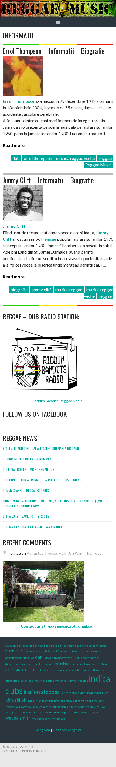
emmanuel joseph (82, 664)
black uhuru (14, 651)
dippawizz (63, 657)
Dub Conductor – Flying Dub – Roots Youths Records (43, 480)
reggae (105, 158)
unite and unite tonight (85, 712)
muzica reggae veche (75, 158)
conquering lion (24, 657)
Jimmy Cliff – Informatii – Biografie (48, 180)
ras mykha (93, 706)
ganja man (64, 669)
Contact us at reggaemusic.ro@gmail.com (58, 626)
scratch (22, 712)
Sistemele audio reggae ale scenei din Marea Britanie (41, 448)
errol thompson (38, 158)
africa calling (26, 645)
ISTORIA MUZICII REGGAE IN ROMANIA (27, 459)
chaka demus (84, 651)
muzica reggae (68, 289)
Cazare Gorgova (67, 729)
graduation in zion (16, 680)
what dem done (41, 718)
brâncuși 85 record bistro (60, 651)
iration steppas (41, 691)
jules (105, 692)
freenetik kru (48, 669)
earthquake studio (39, 664)
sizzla (31, 712)
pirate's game (77, 706)
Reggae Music (98, 164)
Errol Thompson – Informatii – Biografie (54, 50)
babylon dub (84, 645)
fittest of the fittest (27, 669)
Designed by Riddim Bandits (24, 751)
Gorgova (42, 729)
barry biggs (100, 645)
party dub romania (57, 706)
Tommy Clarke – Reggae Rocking (26, 490)
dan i (40, 657)
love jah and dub (64, 700)
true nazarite (44, 712)
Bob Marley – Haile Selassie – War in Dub (32, 526)
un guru (65, 712)
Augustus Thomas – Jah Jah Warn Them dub (64, 553)
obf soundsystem (34, 706)
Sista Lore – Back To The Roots (26, 516)
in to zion (82, 680)
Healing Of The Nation (41, 680)
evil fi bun (101, 664)
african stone (68, 645)
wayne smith (18, 718)
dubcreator (12, 664)
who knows (58, 718)
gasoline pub (79, 669)
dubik (23, 664)
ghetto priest (96, 669)
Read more (14, 145)
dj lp (73, 657)
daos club (51, 657)
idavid (72, 680)
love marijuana (84, 700)
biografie (19, 289)
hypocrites (61, 680)
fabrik (10, 669)
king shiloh (15, 700)
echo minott (61, 663)
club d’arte (99, 651)
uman (56, 712)
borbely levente (34, 651)
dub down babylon (88, 657)
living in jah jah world (40, 700)
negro (19, 706)
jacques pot (94, 692)
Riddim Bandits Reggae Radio (58, 400)
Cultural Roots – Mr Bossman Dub (28, 469)
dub (16, 158)
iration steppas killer (73, 692)
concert (9, 657)
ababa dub (11, 645)
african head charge (47, 645)
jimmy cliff (41, 289)
